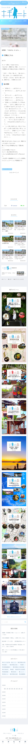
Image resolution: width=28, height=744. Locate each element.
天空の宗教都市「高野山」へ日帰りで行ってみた (13, 638)
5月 (12, 688)
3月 (17, 688)
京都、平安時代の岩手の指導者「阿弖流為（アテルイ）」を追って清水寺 (13, 645)
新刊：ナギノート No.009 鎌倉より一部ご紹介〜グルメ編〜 (13, 650)
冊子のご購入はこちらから (13, 616)
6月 (10, 688)
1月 (21, 688)
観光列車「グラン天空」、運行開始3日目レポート (14, 641)
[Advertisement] (14, 184)
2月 (19, 688)
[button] (25, 622)
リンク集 (14, 735)
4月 (14, 688)
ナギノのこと (21, 733)
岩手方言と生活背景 (8, 169)
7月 (7, 688)
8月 (5, 688)
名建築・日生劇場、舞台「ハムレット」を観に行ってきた (13, 633)
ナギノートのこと (7, 733)
